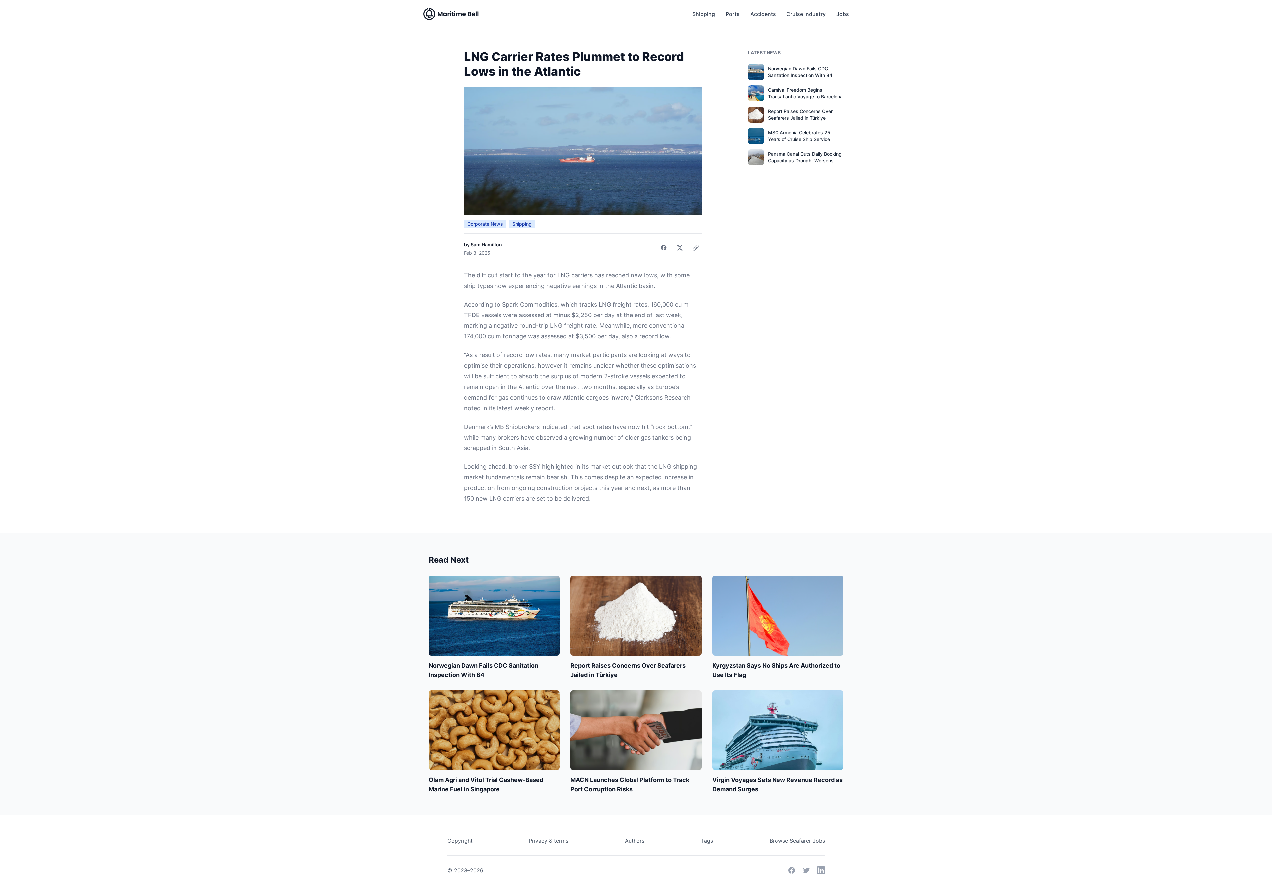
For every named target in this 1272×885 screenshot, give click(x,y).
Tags (707, 840)
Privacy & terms (548, 840)
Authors (634, 840)
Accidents (763, 14)
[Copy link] (696, 248)
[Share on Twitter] (680, 248)
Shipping (703, 14)
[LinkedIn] (821, 870)
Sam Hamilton (486, 244)
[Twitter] (806, 870)
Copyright (460, 840)
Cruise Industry (806, 14)
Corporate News (485, 224)
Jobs (842, 14)
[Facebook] (792, 870)
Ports (733, 14)
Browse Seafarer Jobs (797, 840)
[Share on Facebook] (664, 248)
